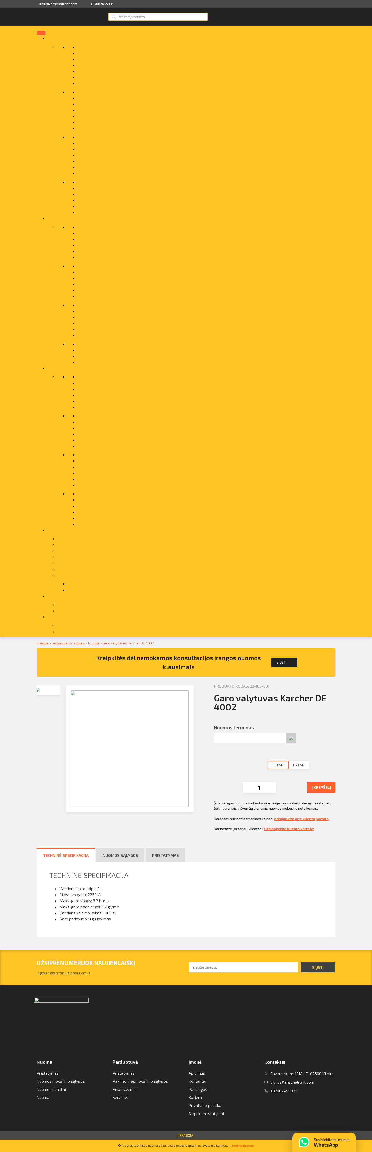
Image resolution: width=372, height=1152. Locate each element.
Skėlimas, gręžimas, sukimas (102, 388)
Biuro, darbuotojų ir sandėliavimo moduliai (115, 64)
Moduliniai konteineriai (98, 284)
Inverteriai (86, 265)
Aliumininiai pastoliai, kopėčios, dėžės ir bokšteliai (122, 46)
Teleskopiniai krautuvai (97, 187)
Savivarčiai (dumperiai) (98, 226)
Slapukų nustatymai (206, 1113)
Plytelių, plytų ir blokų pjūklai (103, 148)
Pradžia (43, 643)
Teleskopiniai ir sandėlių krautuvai (107, 505)
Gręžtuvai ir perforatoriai (99, 257)
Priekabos (86, 485)
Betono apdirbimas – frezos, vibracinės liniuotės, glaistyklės (131, 394)
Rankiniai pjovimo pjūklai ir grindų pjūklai (114, 91)
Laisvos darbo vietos (76, 631)
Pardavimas (58, 38)
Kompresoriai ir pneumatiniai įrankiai (110, 439)
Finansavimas (69, 556)
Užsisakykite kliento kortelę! (289, 829)
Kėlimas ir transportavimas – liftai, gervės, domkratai (125, 472)
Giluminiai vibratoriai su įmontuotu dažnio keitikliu (122, 251)
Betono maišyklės (93, 296)
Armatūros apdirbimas (97, 103)
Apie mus (55, 616)
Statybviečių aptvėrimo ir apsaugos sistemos (118, 173)
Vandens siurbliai (92, 200)
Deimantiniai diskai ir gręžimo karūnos (112, 71)
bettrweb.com (243, 1145)
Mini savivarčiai (91, 136)
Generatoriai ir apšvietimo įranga (107, 97)
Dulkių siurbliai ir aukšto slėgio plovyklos (113, 239)
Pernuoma (66, 550)
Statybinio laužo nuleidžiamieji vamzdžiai (114, 167)
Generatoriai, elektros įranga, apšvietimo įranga (120, 421)
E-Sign (63, 569)
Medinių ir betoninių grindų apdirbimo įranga (117, 128)
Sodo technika (90, 349)
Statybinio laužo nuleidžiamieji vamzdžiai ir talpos (122, 407)
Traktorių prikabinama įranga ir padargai (113, 194)
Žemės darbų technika (97, 523)
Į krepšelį (321, 787)
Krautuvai (85, 278)
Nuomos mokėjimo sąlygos (61, 1081)
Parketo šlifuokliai (93, 323)
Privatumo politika (205, 1105)
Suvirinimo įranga (93, 454)
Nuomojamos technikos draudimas (88, 544)
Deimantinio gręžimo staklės (103, 77)
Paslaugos (57, 530)
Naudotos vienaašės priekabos (105, 290)
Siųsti (282, 662)
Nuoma (53, 368)
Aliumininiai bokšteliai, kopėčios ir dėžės (113, 376)
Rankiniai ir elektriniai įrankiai (104, 155)
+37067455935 (102, 4)
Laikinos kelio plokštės (97, 116)
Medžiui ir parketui (94, 433)
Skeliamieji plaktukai (95, 335)
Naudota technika (63, 218)
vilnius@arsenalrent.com (57, 4)
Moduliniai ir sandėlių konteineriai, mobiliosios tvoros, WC (129, 460)
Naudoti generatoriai (96, 310)
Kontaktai (66, 625)
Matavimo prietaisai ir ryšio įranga (108, 466)
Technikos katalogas (68, 643)
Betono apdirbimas (94, 58)
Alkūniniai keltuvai (93, 122)
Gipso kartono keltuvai (97, 304)
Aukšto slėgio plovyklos (98, 52)
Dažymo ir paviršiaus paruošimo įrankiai (113, 446)
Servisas (64, 562)
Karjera (195, 1097)
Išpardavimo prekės (95, 142)
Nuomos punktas (82, 589)
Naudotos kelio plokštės (99, 317)
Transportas (68, 575)
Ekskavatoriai (89, 245)
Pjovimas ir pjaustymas (98, 517)
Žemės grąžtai (90, 362)
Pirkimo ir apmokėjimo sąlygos (140, 1081)
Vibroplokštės (89, 355)
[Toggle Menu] (41, 33)
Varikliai (84, 206)
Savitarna (65, 604)
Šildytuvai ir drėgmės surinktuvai (106, 161)
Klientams (56, 595)
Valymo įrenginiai (93, 511)
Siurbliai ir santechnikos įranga (105, 499)
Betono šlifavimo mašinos (100, 343)
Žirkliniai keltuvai (92, 212)
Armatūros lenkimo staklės (101, 233)
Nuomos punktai (51, 1089)
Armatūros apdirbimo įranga (102, 382)
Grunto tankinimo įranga (99, 181)
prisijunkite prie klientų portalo (301, 818)
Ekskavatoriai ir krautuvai (100, 83)
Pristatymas (68, 538)
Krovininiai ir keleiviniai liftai (103, 110)
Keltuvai (84, 271)
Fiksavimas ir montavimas (100, 427)
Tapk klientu (67, 610)
